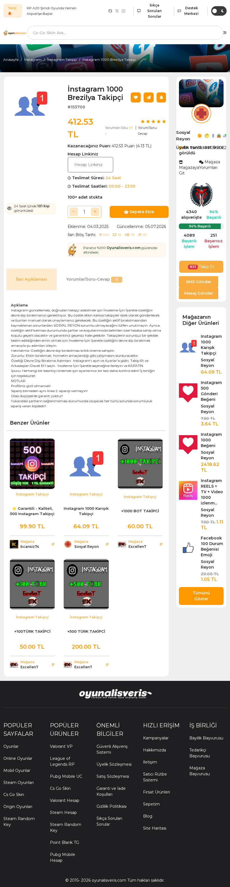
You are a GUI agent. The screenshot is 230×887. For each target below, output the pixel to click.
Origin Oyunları (17, 806)
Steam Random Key (19, 821)
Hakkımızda (154, 750)
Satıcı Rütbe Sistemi (155, 777)
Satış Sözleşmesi (112, 776)
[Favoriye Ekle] (136, 97)
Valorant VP (61, 746)
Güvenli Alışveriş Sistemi (112, 749)
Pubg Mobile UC (66, 776)
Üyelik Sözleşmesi (114, 764)
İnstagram (33, 59)
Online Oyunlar (17, 758)
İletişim (150, 762)
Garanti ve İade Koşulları (111, 791)
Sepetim (151, 804)
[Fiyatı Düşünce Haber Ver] (161, 97)
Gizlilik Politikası (111, 806)
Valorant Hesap (64, 800)
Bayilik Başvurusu (206, 738)
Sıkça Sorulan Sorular (109, 821)
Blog (147, 816)
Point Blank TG (64, 842)
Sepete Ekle (141, 211)
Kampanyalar (156, 738)
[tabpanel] (86, 353)
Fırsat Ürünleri (156, 792)
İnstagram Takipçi (62, 59)
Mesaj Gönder (198, 293)
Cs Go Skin (13, 794)
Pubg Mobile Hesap (62, 857)
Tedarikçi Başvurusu (199, 753)
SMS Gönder (198, 281)
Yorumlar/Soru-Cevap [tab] (92, 279)
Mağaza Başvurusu (199, 770)
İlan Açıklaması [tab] (31, 279)
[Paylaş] (149, 97)
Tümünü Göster (201, 595)
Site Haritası (154, 828)
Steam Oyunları (18, 782)
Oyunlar (11, 746)
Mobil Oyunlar (16, 770)
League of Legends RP (62, 761)
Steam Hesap (63, 812)
